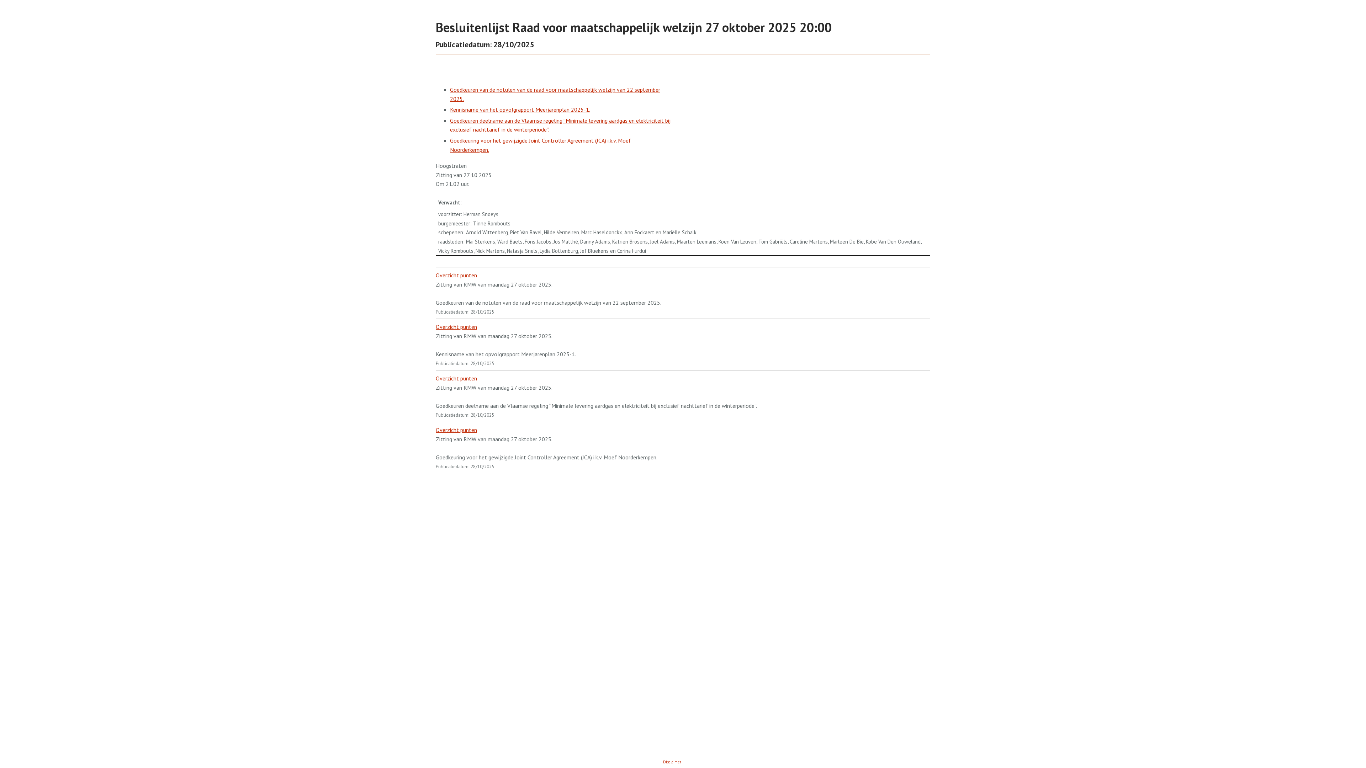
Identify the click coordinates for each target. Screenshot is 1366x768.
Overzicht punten (456, 275)
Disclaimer (672, 761)
